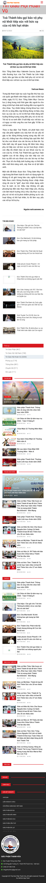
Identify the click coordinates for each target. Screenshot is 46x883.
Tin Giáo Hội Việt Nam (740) (15, 353)
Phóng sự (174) (11, 361)
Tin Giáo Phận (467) (12, 349)
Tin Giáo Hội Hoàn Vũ (21, 8)
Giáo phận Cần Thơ (9, 823)
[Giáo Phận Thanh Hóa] (10, 2)
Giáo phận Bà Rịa (9, 810)
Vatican (5, 797)
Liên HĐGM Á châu (9, 802)
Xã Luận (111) (10, 372)
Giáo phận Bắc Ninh (9, 814)
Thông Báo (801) (11, 364)
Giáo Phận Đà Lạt (9, 827)
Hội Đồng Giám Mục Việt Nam (13, 806)
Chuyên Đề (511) (11, 368)
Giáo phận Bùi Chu (9, 819)
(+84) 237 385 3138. (9, 867)
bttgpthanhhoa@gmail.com (11, 869)
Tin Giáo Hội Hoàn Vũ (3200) (16, 357)
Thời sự (6, 346)
